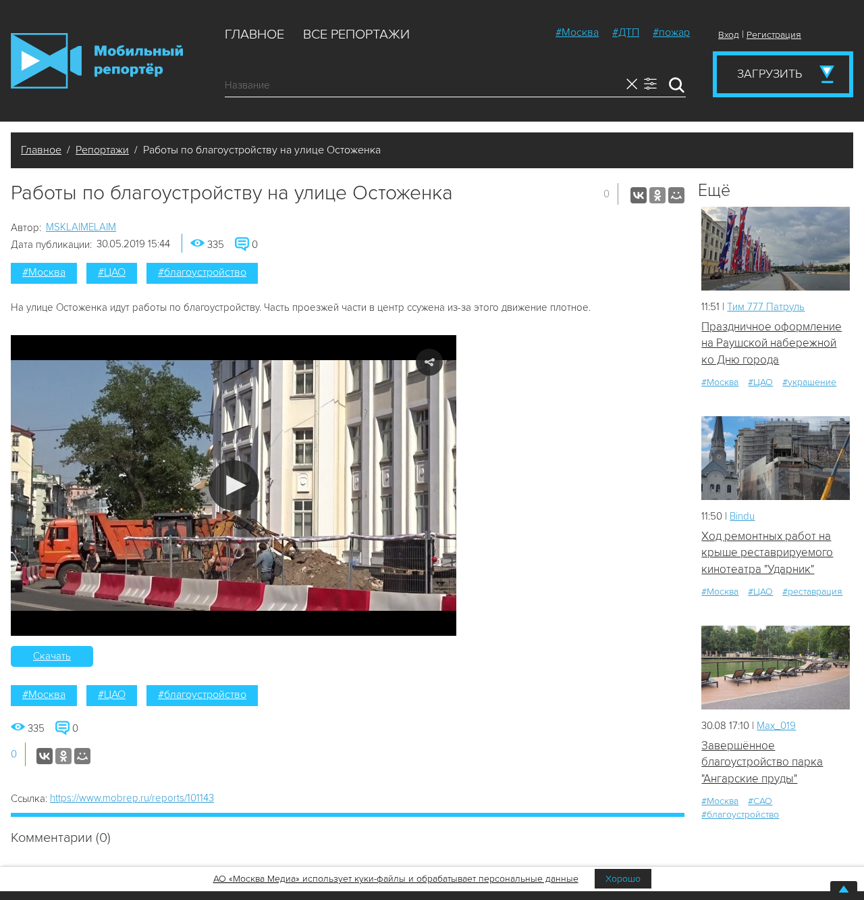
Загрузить (769, 73)
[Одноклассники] (657, 195)
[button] (234, 485)
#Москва (577, 32)
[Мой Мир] (676, 195)
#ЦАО (112, 272)
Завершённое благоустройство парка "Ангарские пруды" (762, 762)
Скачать (52, 656)
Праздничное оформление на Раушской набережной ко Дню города (771, 343)
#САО (760, 801)
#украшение (809, 382)
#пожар (671, 32)
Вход (728, 35)
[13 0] (775, 248)
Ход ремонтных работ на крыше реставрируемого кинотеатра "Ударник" (767, 552)
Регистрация (774, 35)
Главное (254, 34)
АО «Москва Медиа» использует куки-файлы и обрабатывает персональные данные (395, 878)
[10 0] (775, 457)
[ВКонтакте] (638, 195)
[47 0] (775, 667)
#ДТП (625, 32)
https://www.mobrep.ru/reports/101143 (132, 798)
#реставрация (812, 591)
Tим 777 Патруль (766, 307)
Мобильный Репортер (97, 61)
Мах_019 (776, 726)
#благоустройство (202, 272)
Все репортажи (356, 34)
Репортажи (102, 150)
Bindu (742, 516)
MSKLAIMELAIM (81, 227)
